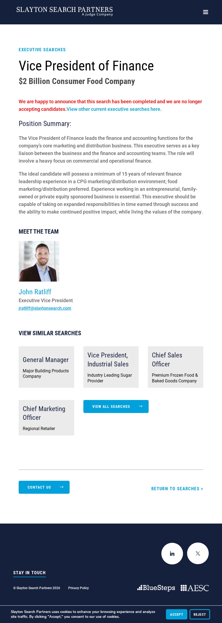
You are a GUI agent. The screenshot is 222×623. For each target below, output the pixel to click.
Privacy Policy (78, 588)
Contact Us (39, 487)
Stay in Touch (29, 572)
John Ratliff (35, 291)
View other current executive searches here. (114, 109)
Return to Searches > (177, 488)
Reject (200, 614)
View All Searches (111, 406)
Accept (176, 614)
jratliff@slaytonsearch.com (45, 308)
